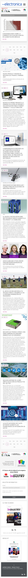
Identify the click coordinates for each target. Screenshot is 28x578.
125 (21, 47)
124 (17, 47)
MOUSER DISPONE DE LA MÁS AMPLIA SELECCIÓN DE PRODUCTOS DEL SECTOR (14, 381)
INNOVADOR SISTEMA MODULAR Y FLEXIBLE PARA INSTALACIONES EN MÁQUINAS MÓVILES (13, 186)
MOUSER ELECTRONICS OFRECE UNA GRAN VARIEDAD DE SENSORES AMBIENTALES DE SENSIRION (14, 333)
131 (18, 50)
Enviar (14, 497)
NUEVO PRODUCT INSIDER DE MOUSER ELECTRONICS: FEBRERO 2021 (13, 75)
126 (24, 47)
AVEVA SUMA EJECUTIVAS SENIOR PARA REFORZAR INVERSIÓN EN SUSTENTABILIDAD (13, 262)
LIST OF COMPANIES (7, 570)
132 (21, 50)
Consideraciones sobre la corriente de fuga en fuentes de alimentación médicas (13, 35)
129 (10, 50)
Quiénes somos (7, 567)
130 (14, 50)
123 (13, 47)
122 (10, 47)
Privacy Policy (16, 567)
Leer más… (5, 39)
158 (14, 53)
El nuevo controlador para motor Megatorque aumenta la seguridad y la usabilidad (14, 218)
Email (4, 485)
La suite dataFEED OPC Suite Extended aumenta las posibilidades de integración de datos (14, 425)
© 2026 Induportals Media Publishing (13, 568)
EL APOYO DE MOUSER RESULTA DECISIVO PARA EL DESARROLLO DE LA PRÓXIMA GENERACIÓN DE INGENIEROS (13, 293)
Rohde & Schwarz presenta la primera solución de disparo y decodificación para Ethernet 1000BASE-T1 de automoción (13, 105)
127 (3, 50)
